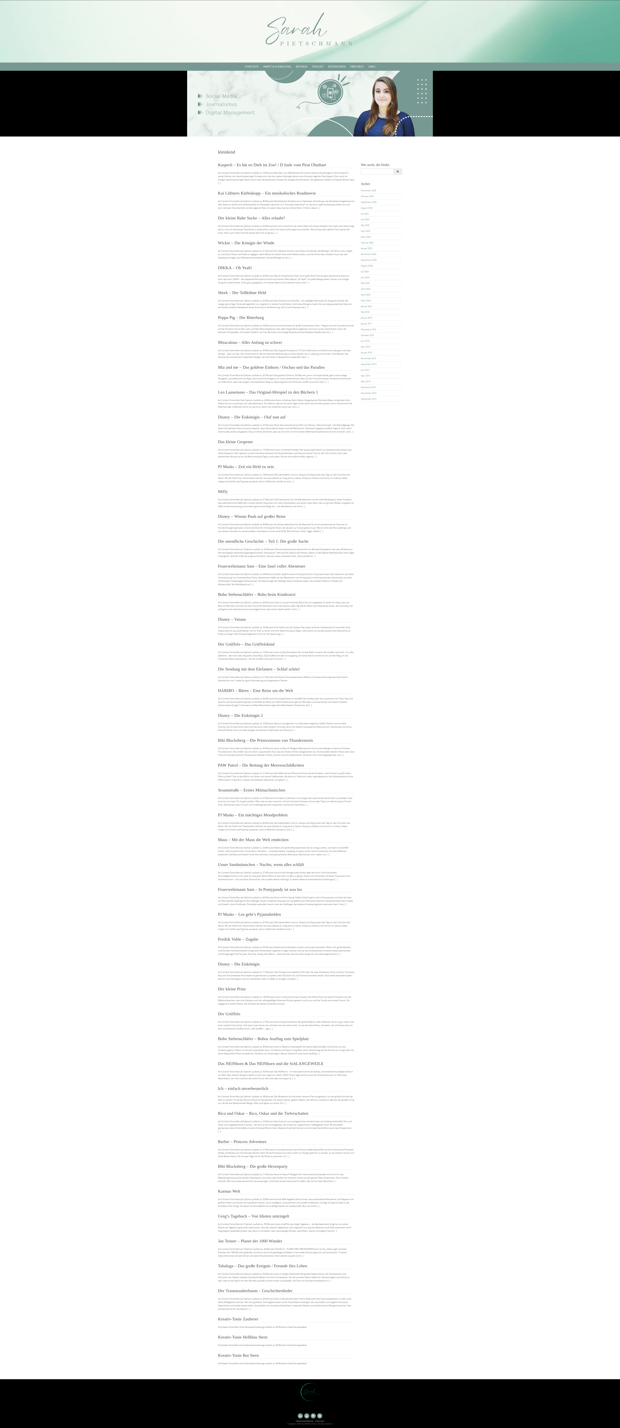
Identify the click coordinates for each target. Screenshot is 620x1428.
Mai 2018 (365, 312)
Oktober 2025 (367, 196)
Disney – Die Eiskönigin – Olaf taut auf (252, 417)
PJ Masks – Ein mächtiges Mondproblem (253, 815)
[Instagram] (313, 1415)
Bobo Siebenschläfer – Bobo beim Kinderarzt (256, 594)
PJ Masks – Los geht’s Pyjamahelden (249, 914)
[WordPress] (319, 1415)
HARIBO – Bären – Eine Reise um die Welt (255, 690)
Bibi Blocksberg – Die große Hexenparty (253, 1166)
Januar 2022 (366, 306)
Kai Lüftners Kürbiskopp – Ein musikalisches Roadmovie (267, 193)
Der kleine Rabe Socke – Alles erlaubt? (251, 218)
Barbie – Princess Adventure (242, 1141)
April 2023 (365, 294)
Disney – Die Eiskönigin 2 (240, 715)
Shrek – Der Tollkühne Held (242, 292)
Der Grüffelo (229, 1014)
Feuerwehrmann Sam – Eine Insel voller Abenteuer (261, 566)
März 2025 (366, 236)
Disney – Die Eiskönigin (239, 964)
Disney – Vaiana (232, 619)
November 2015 (368, 358)
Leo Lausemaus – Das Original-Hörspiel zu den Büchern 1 (268, 392)
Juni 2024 (365, 277)
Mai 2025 (365, 225)
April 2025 (365, 231)
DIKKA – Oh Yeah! (235, 267)
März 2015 (366, 381)
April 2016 (365, 346)
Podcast (318, 66)
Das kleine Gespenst (235, 441)
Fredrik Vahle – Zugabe (238, 939)
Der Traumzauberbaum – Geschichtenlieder (255, 1290)
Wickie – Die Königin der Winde (246, 243)
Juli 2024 (365, 271)
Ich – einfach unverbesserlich (243, 1088)
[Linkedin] (300, 1415)
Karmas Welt (229, 1191)
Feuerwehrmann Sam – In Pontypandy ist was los (260, 889)
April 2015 (365, 375)
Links (371, 66)
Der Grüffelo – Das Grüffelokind (246, 644)
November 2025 (368, 190)
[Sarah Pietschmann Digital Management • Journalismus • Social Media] (310, 31)
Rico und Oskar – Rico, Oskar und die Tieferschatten (263, 1113)
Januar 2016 (366, 352)
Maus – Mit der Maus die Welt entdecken (253, 839)
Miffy (223, 491)
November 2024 (368, 254)
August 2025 (367, 207)
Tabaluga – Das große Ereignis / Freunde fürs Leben (262, 1266)
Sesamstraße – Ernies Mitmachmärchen (251, 790)
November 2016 (368, 329)
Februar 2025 (367, 242)
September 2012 (369, 398)
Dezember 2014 (368, 387)
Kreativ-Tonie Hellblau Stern (242, 1337)
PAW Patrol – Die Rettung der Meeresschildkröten (261, 765)
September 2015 (369, 364)
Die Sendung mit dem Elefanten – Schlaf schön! (259, 669)
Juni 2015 (365, 370)
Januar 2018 (366, 317)
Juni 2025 (365, 219)
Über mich (357, 66)
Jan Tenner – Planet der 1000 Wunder (250, 1241)
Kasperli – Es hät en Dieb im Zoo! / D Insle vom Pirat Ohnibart (272, 165)
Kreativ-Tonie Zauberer (238, 1319)
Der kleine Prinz (232, 989)
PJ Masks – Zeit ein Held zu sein (246, 466)
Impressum (319, 1421)
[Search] (397, 171)
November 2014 (368, 393)
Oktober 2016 (367, 335)
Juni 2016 (365, 340)
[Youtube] (306, 1415)
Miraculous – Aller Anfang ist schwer (250, 342)
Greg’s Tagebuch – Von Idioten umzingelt (253, 1216)
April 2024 (365, 288)
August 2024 (367, 265)
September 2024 (369, 259)
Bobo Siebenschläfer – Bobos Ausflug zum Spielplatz (263, 1038)
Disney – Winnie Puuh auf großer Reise (252, 516)
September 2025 (369, 202)
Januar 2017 (366, 323)
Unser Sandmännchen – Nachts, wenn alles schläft (261, 864)
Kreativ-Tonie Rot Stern (238, 1355)
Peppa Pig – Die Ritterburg (241, 317)
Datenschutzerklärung (304, 1421)
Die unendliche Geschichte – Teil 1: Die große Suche (263, 541)
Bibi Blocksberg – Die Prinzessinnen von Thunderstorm (265, 740)
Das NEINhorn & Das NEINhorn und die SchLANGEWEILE (271, 1063)
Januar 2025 (366, 248)
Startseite (252, 66)
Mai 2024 (365, 283)
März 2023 (366, 300)
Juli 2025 (365, 213)
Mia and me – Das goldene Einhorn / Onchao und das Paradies (271, 367)
